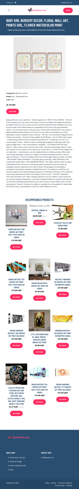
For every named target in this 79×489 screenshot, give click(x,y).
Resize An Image (16, 461)
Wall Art (18, 93)
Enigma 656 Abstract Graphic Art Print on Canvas (39, 286)
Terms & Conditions (65, 483)
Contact (53, 483)
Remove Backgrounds (18, 465)
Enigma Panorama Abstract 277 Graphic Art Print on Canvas (62, 387)
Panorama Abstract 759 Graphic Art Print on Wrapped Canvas (62, 333)
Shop (68, 10)
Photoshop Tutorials (17, 457)
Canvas (24, 93)
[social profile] (15, 2)
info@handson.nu (66, 2)
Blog (11, 470)
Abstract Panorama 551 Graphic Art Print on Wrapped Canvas (62, 282)
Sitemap (69, 485)
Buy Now (12, 111)
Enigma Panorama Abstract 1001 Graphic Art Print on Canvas (16, 333)
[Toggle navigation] (8, 10)
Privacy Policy (60, 485)
